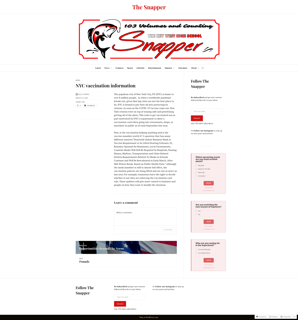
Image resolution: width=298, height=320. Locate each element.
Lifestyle (140, 68)
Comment (168, 229)
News (106, 68)
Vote (208, 183)
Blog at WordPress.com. (149, 317)
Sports (130, 68)
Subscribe (197, 118)
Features (120, 68)
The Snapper (149, 7)
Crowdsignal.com (208, 190)
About (194, 68)
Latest (98, 68)
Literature (182, 68)
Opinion (168, 68)
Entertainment (154, 68)
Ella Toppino (84, 94)
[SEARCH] (203, 68)
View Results (208, 188)
